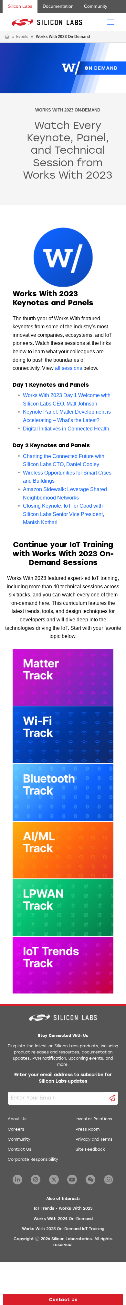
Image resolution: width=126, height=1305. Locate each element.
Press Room (88, 1130)
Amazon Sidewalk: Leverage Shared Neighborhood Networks (65, 493)
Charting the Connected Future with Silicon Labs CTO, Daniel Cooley (63, 460)
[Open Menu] (110, 21)
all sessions (68, 368)
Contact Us (19, 1150)
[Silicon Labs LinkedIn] (17, 1179)
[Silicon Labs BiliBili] (108, 1179)
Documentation (58, 6)
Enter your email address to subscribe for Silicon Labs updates (63, 1078)
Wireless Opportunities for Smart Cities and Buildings (67, 477)
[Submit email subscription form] (112, 1098)
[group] (63, 124)
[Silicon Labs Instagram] (35, 1179)
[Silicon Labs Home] (7, 37)
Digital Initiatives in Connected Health (66, 428)
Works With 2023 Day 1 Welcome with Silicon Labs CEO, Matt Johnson (66, 399)
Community (95, 6)
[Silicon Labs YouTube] (72, 1179)
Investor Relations (94, 1119)
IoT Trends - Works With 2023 (63, 1209)
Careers (16, 1130)
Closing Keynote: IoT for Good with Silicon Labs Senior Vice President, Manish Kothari (63, 514)
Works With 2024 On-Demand (63, 1219)
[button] (63, 1299)
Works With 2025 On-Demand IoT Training (63, 1229)
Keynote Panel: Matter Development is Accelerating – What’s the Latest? (67, 416)
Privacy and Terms (94, 1140)
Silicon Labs (20, 6)
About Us (17, 1119)
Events (22, 36)
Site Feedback (90, 1150)
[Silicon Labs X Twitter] (54, 1179)
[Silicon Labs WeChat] (90, 1179)
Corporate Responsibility (33, 1160)
